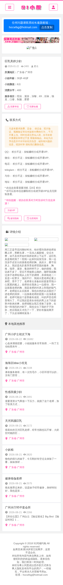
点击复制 (46, 27)
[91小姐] (31, 7)
